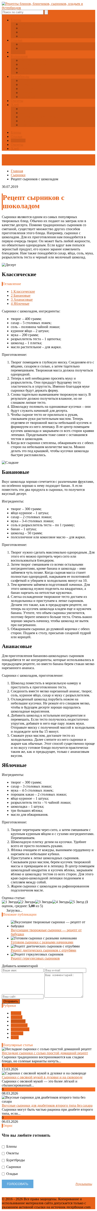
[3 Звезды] (43, 902)
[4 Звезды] (60, 902)
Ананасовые (22, 299)
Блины (16, 20)
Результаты (84, 1183)
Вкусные (27, 28)
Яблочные (20, 303)
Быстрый (27, 113)
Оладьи (16, 40)
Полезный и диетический (39, 117)
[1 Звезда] (10, 902)
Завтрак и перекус (34, 60)
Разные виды (30, 121)
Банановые (20, 295)
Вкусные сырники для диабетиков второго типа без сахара (47, 1105)
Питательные (30, 32)
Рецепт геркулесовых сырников (35, 958)
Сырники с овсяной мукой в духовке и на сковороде (42, 1077)
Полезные (27, 44)
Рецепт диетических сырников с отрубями (43, 950)
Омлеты (17, 101)
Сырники (18, 52)
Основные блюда (33, 64)
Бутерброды (20, 76)
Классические (23, 291)
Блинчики (27, 36)
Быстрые (26, 88)
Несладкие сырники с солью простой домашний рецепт (45, 1053)
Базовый (26, 109)
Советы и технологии (36, 125)
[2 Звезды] (26, 902)
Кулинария (19, 56)
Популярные (29, 24)
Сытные (26, 48)
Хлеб (15, 105)
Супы (24, 72)
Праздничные (30, 84)
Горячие (26, 92)
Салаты (25, 68)
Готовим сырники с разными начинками (42, 942)
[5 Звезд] (76, 902)
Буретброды (15, 1160)
